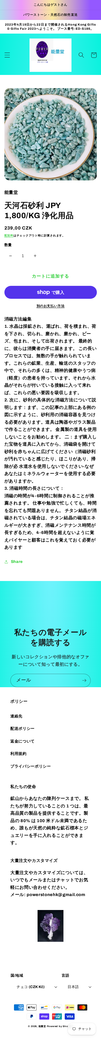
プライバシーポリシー (30, 766)
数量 (8, 245)
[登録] (84, 680)
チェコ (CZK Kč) (31, 987)
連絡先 (16, 716)
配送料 (8, 235)
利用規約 (18, 753)
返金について (22, 741)
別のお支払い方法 (50, 306)
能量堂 (42, 1026)
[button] (7, 55)
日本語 (73, 987)
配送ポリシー (22, 728)
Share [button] (17, 561)
